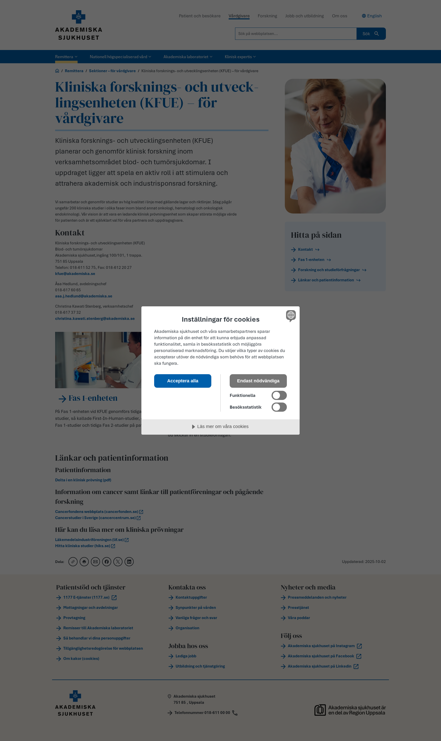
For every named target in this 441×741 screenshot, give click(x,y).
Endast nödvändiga (258, 380)
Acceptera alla (182, 380)
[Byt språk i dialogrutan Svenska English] (290, 315)
